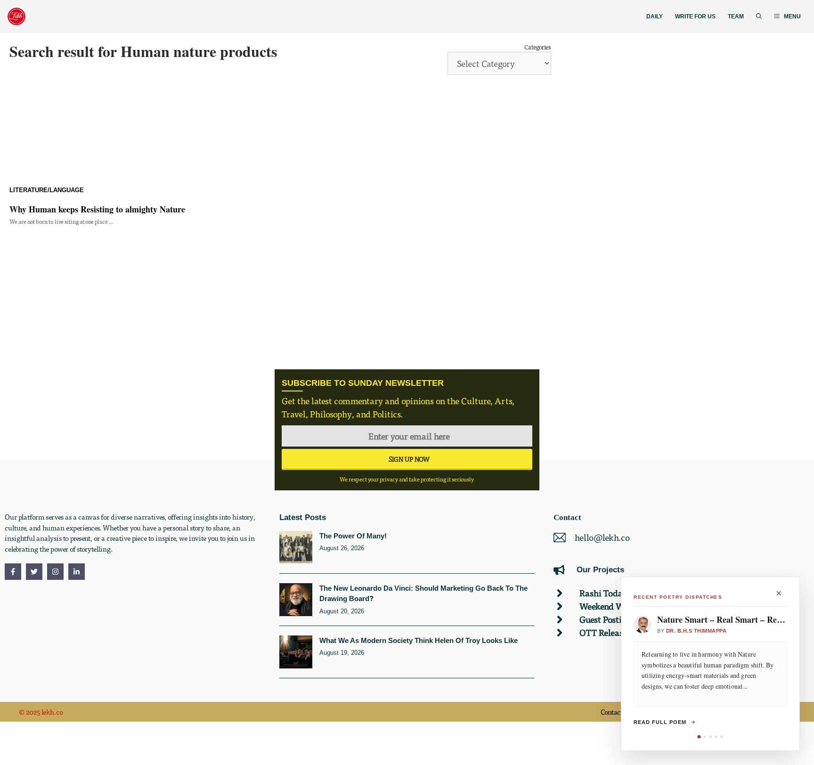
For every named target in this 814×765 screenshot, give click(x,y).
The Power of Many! (353, 536)
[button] (759, 17)
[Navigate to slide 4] (716, 736)
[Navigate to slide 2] (704, 736)
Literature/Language (46, 190)
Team (736, 16)
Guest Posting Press (615, 619)
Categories (537, 47)
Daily (654, 16)
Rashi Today (603, 593)
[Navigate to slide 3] (710, 736)
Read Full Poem (660, 722)
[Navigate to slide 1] (698, 736)
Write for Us (695, 16)
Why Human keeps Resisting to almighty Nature (97, 209)
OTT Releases (604, 632)
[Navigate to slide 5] (721, 736)
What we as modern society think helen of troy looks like (418, 640)
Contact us (616, 711)
